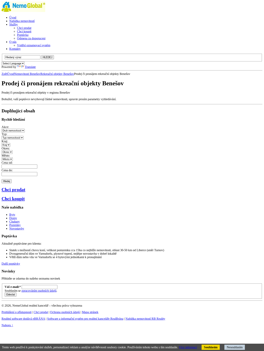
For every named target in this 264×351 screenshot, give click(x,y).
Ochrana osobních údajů (65, 312)
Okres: (6, 148)
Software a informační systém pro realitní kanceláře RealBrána (85, 318)
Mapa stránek (90, 312)
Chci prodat (13, 189)
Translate (30, 67)
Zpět (4, 73)
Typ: (4, 134)
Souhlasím (210, 347)
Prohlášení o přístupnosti (17, 312)
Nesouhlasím (235, 347)
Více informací (188, 347)
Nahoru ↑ (7, 325)
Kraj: (5, 141)
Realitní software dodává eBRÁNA (23, 318)
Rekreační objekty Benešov (57, 73)
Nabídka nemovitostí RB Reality (145, 318)
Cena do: (7, 170)
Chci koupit (13, 198)
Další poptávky (11, 263)
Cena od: (7, 162)
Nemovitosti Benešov (27, 73)
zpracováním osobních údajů (38, 290)
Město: (6, 155)
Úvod (10, 73)
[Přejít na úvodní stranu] (23, 11)
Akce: (5, 127)
